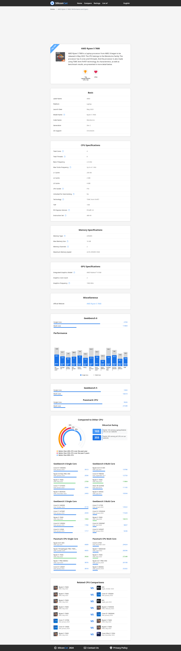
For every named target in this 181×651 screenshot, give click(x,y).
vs (92, 587)
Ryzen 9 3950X (98, 492)
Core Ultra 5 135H (108, 633)
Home (79, 3)
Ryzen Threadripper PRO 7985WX (66, 549)
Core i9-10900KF (99, 523)
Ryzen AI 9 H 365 (99, 468)
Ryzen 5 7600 (58, 480)
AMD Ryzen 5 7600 (94, 304)
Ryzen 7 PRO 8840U (61, 561)
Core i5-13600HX (108, 613)
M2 (103, 600)
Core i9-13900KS (60, 468)
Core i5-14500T (98, 529)
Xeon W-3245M (98, 486)
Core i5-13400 (64, 627)
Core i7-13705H (59, 486)
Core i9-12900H (59, 523)
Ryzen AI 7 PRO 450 (100, 561)
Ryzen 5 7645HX (108, 607)
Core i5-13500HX (99, 511)
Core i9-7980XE (98, 474)
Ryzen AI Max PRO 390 (62, 474)
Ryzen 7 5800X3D (99, 549)
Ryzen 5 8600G (98, 567)
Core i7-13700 (64, 620)
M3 (103, 587)
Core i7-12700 (98, 505)
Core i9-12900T (59, 567)
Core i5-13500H (107, 594)
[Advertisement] (90, 26)
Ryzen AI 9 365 (59, 543)
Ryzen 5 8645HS (59, 492)
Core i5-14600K (59, 505)
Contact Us (93, 648)
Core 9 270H (97, 543)
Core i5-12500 (59, 529)
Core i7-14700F (59, 511)
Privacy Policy (120, 648)
